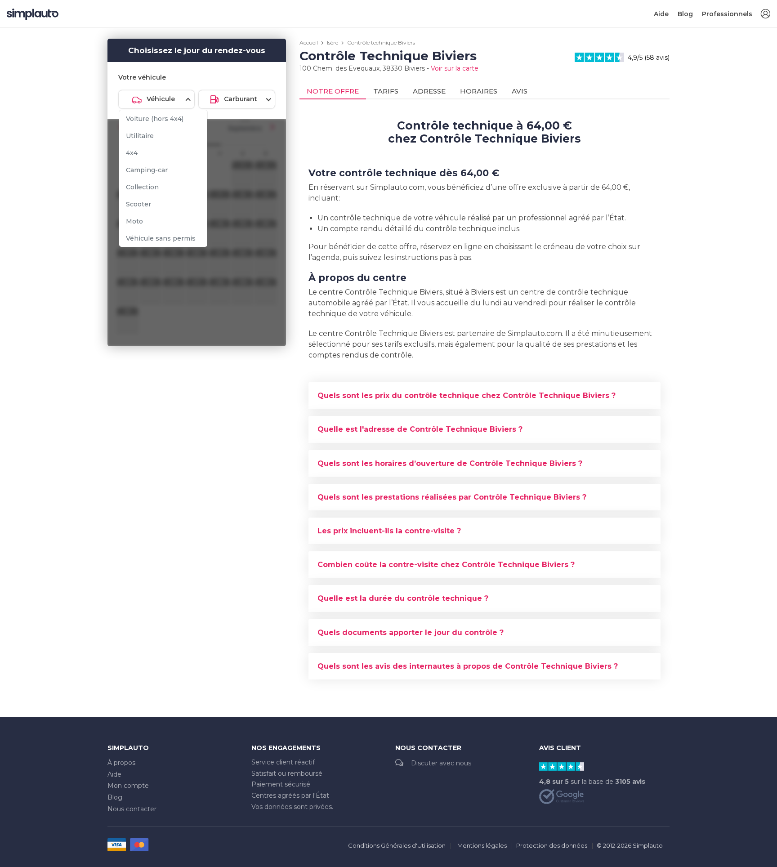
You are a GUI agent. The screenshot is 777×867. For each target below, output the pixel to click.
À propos (121, 763)
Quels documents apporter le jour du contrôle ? (410, 632)
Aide (661, 14)
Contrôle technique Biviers (381, 42)
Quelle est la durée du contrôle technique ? (402, 598)
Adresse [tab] (429, 91)
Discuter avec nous (441, 763)
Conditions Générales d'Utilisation (397, 845)
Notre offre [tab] (333, 91)
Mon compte (128, 786)
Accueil (308, 42)
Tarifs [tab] (385, 91)
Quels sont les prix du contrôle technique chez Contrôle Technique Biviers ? (466, 395)
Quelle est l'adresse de (419, 429)
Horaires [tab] (478, 91)
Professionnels (727, 14)
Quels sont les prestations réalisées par (451, 497)
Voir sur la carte (454, 68)
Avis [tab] (519, 91)
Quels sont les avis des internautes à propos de (467, 666)
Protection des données (551, 845)
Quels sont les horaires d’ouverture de (449, 463)
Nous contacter (131, 809)
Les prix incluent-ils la (389, 531)
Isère (332, 42)
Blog (685, 14)
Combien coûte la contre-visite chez (446, 564)
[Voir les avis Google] (561, 796)
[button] (765, 14)
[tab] (484, 395)
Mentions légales (482, 845)
